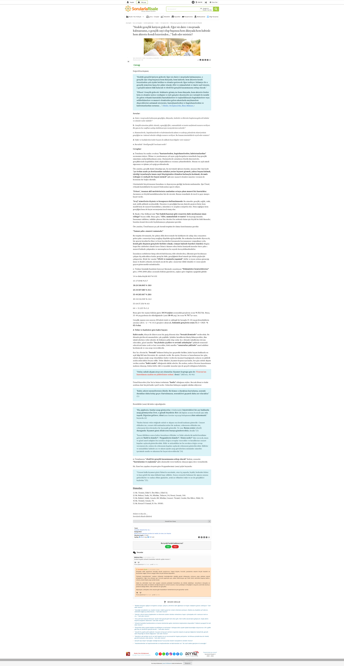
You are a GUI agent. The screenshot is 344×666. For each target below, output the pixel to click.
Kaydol (132, 2)
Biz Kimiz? (154, 661)
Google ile (206, 8)
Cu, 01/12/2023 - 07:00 (148, 557)
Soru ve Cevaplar (137, 23)
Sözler (157, 23)
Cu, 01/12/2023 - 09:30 (153, 569)
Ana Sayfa (128, 23)
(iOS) (142, 655)
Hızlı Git (199, 2)
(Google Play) (136, 655)
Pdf (150, 537)
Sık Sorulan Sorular (166, 661)
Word (142, 537)
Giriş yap (143, 2)
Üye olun (155, 564)
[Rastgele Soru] (206, 2)
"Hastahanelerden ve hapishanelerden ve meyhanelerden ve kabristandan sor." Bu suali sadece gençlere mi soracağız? (170, 643)
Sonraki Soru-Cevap (170, 521)
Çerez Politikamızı (167, 663)
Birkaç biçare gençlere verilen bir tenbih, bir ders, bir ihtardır (186, 23)
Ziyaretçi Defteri (180, 661)
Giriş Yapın (146, 564)
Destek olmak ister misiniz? (210, 652)
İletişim (190, 661)
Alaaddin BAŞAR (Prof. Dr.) (142, 530)
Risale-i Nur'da (207, 10)
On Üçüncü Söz (165, 23)
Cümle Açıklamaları (149, 23)
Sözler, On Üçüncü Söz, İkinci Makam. (178, 106)
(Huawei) (147, 655)
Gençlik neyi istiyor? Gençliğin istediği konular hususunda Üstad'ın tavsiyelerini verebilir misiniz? (164, 641)
